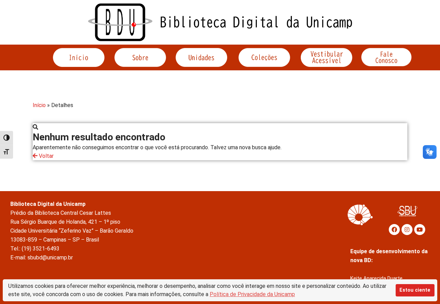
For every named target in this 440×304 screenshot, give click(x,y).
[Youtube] (419, 229)
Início (39, 105)
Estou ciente (414, 290)
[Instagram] (407, 229)
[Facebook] (394, 229)
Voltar (45, 156)
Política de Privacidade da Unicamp (252, 294)
